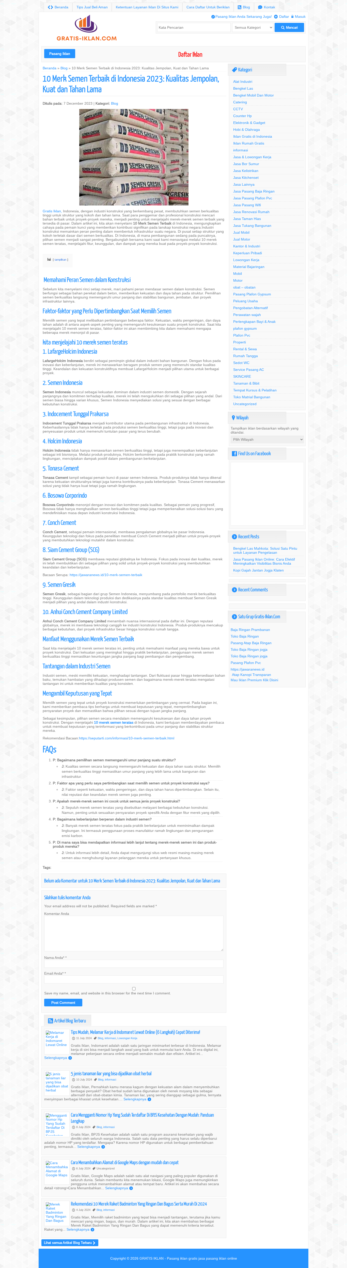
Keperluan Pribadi (247, 253)
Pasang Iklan (59, 54)
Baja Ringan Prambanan (250, 630)
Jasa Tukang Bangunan (252, 226)
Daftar (281, 16)
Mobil (237, 274)
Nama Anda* (54, 958)
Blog (244, 7)
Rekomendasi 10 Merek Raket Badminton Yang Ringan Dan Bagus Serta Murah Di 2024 (139, 1204)
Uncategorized (245, 404)
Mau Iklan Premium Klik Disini (254, 680)
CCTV (238, 109)
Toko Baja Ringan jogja (249, 649)
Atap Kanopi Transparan (251, 675)
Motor (238, 280)
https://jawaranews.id (247, 669)
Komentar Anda (56, 914)
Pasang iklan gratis (182, 1258)
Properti (239, 342)
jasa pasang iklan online (217, 1258)
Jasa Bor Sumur (246, 164)
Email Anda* (54, 973)
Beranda (58, 7)
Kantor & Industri (246, 246)
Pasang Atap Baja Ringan (251, 643)
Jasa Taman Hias (247, 219)
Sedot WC (241, 363)
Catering (240, 102)
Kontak (266, 7)
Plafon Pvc (241, 335)
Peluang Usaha (245, 301)
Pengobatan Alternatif (250, 308)
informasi (110, 1038)
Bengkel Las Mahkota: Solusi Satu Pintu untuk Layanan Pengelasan (265, 550)
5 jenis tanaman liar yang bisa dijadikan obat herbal (111, 1073)
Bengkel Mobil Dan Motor (253, 95)
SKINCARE (242, 376)
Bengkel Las (243, 88)
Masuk (298, 16)
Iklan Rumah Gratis (248, 143)
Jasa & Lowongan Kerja (252, 157)
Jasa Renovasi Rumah (251, 212)
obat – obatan (244, 287)
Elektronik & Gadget (249, 123)
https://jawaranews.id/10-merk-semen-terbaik (106, 575)
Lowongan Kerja (127, 1038)
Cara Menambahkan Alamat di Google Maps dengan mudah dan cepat (125, 1162)
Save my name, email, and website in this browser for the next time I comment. (107, 993)
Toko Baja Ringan (245, 636)
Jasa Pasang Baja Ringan (254, 191)
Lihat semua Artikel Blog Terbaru (69, 1243)
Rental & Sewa (245, 349)
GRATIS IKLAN (151, 1258)
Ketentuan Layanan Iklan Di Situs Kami (147, 7)
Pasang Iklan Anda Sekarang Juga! (241, 16)
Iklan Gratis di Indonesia (252, 136)
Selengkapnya (58, 1058)
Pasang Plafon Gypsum (252, 294)
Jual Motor (241, 239)
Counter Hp (242, 116)
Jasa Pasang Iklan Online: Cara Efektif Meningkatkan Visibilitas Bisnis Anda (264, 561)
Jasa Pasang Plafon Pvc (252, 198)
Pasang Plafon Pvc (246, 663)
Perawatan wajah (247, 315)
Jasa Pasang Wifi (247, 205)
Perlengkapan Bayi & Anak (254, 322)
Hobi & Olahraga (246, 130)
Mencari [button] (289, 27)
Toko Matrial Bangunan (251, 397)
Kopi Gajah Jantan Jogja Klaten (258, 570)
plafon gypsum (245, 328)
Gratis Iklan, (52, 211)
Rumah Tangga (245, 356)
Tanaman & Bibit (246, 383)
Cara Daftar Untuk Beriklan (208, 7)
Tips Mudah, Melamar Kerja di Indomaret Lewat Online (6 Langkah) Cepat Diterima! (135, 1032)
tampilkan (60, 259)
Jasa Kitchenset (246, 178)
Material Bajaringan (248, 267)
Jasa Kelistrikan (245, 171)
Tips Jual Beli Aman (92, 7)
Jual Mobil (241, 232)
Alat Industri (242, 82)
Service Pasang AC (248, 370)
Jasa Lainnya (244, 184)
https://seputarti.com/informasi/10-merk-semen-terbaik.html (126, 738)
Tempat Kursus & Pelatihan (255, 390)
